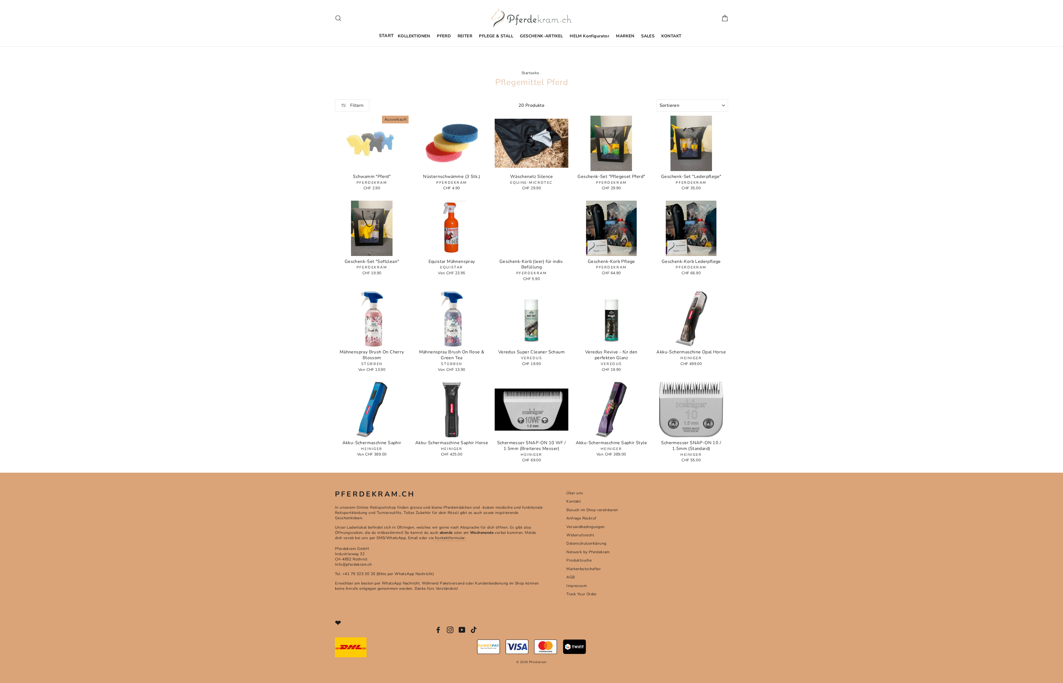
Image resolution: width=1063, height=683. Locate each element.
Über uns (574, 493)
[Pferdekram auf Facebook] (438, 630)
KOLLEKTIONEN (414, 36)
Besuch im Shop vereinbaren (592, 510)
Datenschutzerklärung (586, 543)
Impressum (576, 585)
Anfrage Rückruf (581, 518)
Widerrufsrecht (580, 535)
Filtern (356, 105)
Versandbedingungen (585, 526)
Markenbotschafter (583, 568)
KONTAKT (671, 36)
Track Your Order (581, 594)
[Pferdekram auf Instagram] (450, 630)
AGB (570, 577)
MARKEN (625, 36)
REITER (465, 36)
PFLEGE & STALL (496, 36)
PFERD (444, 36)
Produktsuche (579, 560)
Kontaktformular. (450, 537)
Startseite (530, 73)
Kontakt (573, 501)
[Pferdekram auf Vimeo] (474, 630)
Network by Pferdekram (588, 552)
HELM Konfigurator (589, 36)
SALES (647, 36)
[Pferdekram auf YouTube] (462, 630)
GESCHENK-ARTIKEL (541, 36)
